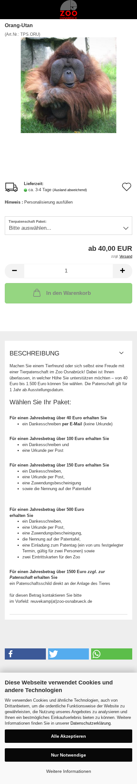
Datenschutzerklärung (90, 723)
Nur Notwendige (68, 755)
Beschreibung (35, 353)
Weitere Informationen (68, 771)
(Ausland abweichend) (70, 190)
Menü (9, 9)
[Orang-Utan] (68, 85)
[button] (14, 271)
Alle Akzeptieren (68, 736)
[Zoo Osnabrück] (68, 9)
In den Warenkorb (68, 293)
